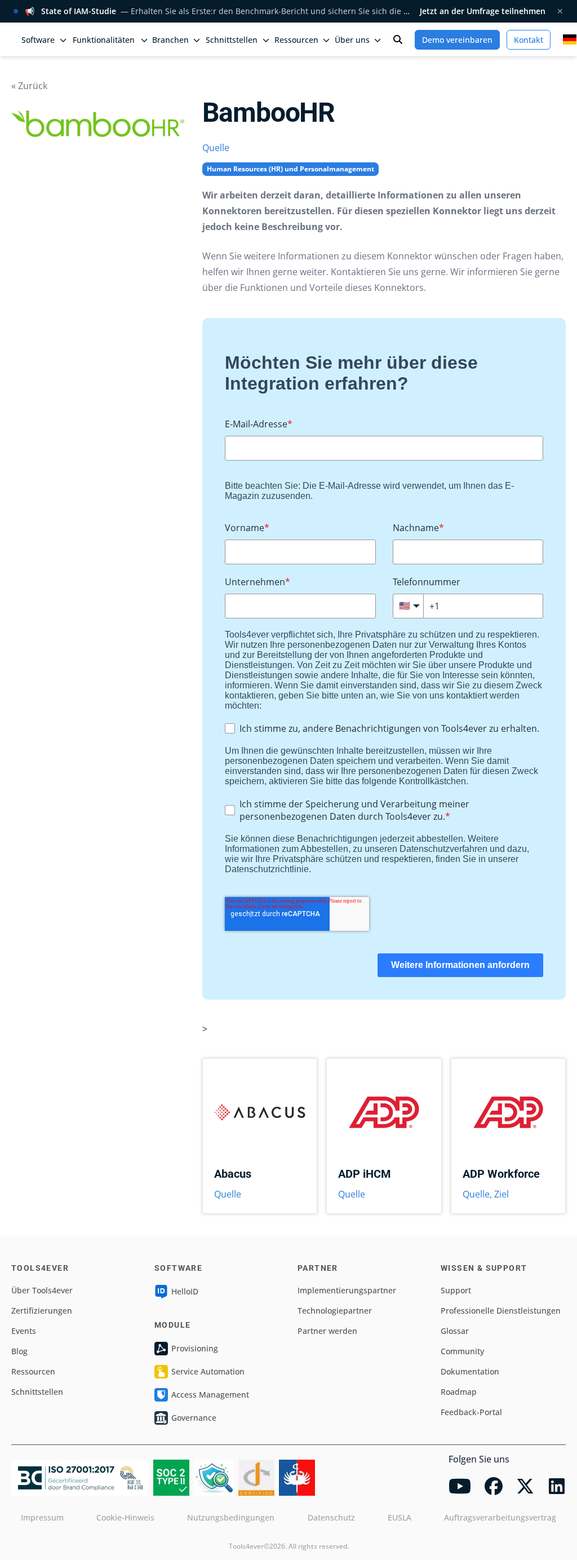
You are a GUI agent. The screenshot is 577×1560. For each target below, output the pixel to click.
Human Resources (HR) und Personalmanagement (290, 169)
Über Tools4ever (42, 1290)
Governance (193, 1417)
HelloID (184, 1291)
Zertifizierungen (41, 1310)
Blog (19, 1351)
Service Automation (208, 1371)
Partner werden (327, 1330)
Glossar (455, 1330)
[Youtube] (460, 1486)
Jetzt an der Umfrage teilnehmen (482, 11)
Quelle (215, 148)
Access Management (210, 1394)
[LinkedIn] (557, 1486)
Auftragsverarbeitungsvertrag (500, 1517)
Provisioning (194, 1348)
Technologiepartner (335, 1310)
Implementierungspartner (347, 1290)
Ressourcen (33, 1371)
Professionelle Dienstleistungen (501, 1310)
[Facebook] (494, 1486)
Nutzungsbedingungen (230, 1517)
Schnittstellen (37, 1391)
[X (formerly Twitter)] (525, 1486)
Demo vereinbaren (457, 39)
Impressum (42, 1517)
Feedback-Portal (471, 1412)
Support (456, 1290)
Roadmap (459, 1391)
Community (462, 1351)
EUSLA (399, 1517)
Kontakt (528, 39)
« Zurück (29, 85)
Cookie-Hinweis (125, 1517)
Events (23, 1330)
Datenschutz (331, 1517)
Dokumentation (470, 1371)
